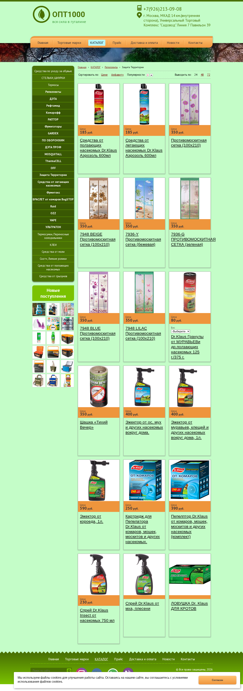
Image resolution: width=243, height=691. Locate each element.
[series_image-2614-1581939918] (53, 380)
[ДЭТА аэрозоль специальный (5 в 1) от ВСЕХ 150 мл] (67, 323)
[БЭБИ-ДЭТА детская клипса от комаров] (53, 323)
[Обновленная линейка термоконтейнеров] (39, 309)
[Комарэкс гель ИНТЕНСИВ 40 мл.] (39, 338)
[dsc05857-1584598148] (67, 352)
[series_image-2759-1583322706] (39, 366)
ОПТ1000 (68, 14)
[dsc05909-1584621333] (39, 352)
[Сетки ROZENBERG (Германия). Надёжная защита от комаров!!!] (67, 309)
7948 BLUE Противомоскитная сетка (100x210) (97, 333)
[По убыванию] (147, 75)
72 (208, 74)
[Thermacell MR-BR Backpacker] (53, 309)
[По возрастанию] (151, 75)
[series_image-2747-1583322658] (53, 352)
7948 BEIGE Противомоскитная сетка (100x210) (97, 239)
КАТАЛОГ (95, 67)
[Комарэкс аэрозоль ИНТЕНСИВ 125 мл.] (53, 338)
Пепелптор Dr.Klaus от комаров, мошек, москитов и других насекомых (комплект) (189, 526)
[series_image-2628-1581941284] (53, 366)
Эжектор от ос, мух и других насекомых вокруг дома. (144, 427)
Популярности (136, 74)
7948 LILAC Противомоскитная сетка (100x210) (143, 333)
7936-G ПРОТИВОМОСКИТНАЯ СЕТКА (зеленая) (193, 239)
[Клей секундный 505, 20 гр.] (67, 380)
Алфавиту (117, 74)
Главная (82, 67)
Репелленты (111, 67)
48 (202, 74)
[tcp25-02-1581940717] (67, 366)
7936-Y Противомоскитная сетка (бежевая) (143, 239)
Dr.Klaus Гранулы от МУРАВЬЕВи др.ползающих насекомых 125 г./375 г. (187, 346)
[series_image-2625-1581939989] (39, 380)
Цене (104, 74)
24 (195, 74)
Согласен (217, 680)
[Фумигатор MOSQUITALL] (39, 323)
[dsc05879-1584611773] (67, 338)
